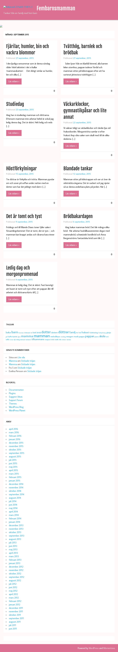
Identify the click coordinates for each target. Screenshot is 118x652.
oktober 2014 (15, 490)
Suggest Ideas (15, 396)
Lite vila (21, 357)
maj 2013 (13, 549)
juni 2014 (13, 504)
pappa (81, 336)
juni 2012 (13, 587)
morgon (69, 336)
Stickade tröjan (28, 360)
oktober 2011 (15, 614)
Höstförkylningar (21, 168)
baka (8, 332)
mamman (42, 335)
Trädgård (47, 340)
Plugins (12, 393)
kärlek (15, 336)
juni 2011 (13, 628)
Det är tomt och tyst (24, 216)
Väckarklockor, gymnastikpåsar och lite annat (84, 110)
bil (31, 333)
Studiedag (15, 104)
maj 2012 (13, 590)
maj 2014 (13, 508)
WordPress (94, 648)
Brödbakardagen (78, 216)
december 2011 (16, 608)
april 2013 (13, 552)
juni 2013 (13, 546)
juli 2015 (12, 459)
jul (7, 337)
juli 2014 (12, 501)
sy (15, 339)
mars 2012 (14, 597)
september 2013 (16, 535)
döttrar (63, 332)
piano (97, 336)
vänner (68, 340)
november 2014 (16, 487)
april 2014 (13, 511)
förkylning (102, 333)
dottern (54, 332)
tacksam (28, 340)
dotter (46, 332)
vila (60, 339)
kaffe (10, 336)
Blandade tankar (78, 168)
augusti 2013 (15, 539)
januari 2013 (14, 563)
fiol (80, 332)
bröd (39, 332)
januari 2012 (14, 604)
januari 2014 (14, 521)
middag (63, 337)
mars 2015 (14, 473)
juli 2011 (12, 625)
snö (107, 337)
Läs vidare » (13, 81)
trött (52, 339)
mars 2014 (14, 515)
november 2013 (16, 528)
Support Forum (16, 400)
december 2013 (16, 525)
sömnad (22, 340)
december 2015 (16, 442)
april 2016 (13, 428)
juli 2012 (12, 583)
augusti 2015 (15, 456)
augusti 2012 (15, 580)
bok (34, 332)
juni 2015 (13, 463)
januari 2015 (14, 480)
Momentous (109, 648)
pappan (89, 336)
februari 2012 (15, 601)
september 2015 (16, 453)
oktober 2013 (15, 532)
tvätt (56, 339)
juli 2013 (13, 542)
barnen (21, 333)
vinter (64, 339)
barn (14, 332)
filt (77, 333)
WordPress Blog (16, 407)
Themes (13, 403)
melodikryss (55, 336)
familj (72, 332)
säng (18, 339)
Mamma (13, 360)
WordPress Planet (17, 410)
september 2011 (16, 618)
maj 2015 (13, 466)
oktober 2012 (15, 573)
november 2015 (16, 446)
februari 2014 (15, 518)
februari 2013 (15, 559)
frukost (85, 332)
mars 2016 (14, 432)
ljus (19, 337)
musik (76, 336)
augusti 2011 (15, 621)
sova (11, 339)
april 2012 (13, 594)
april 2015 (13, 470)
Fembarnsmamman (56, 8)
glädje (108, 332)
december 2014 (16, 484)
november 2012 (16, 570)
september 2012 (16, 577)
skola (102, 336)
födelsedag (94, 332)
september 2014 (16, 494)
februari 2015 (15, 477)
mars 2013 (14, 556)
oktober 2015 (15, 449)
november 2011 (16, 611)
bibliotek (27, 333)
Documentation (16, 389)
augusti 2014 (15, 497)
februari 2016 (15, 435)
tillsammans (38, 339)
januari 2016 (14, 439)
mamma (27, 336)
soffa (7, 339)
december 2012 (16, 566)
